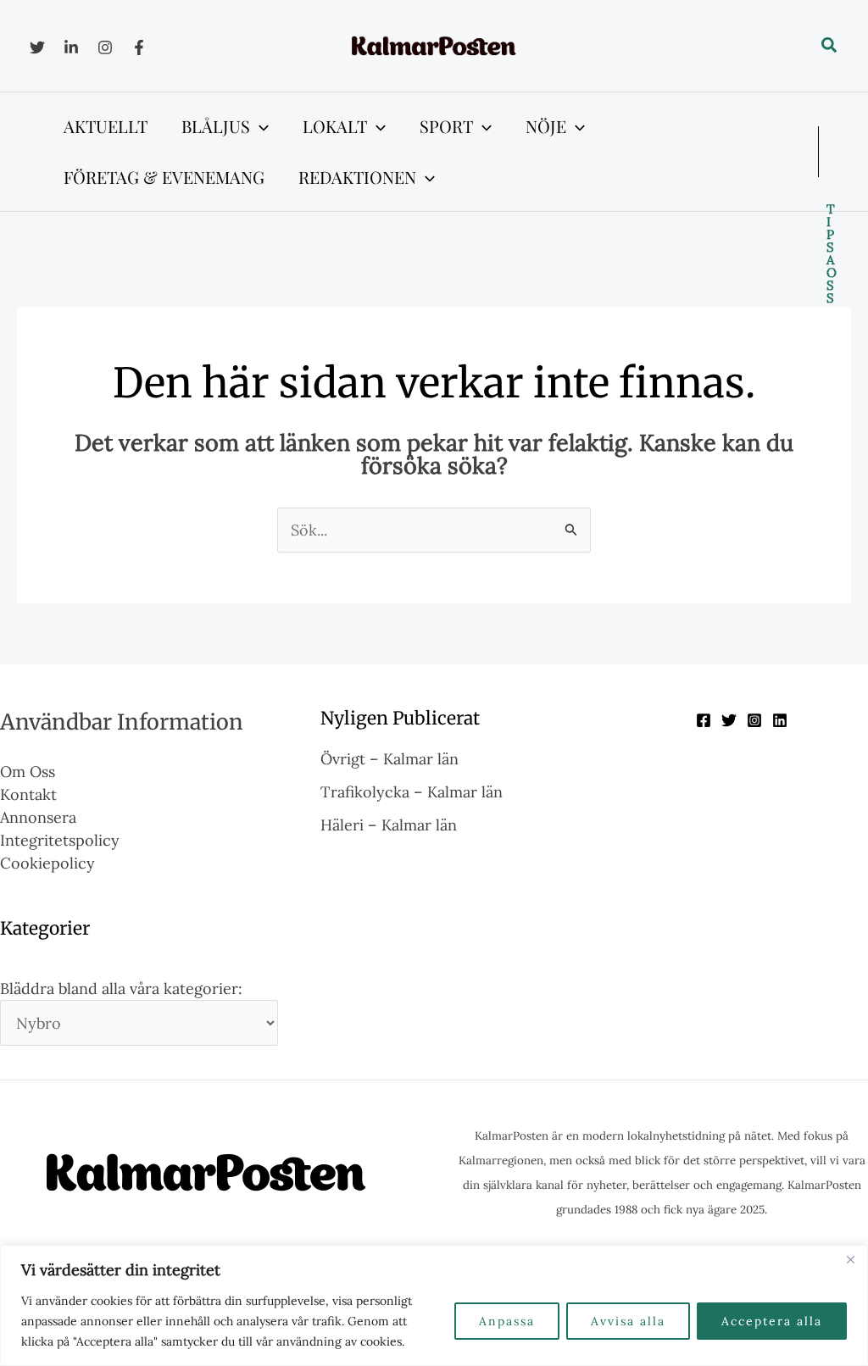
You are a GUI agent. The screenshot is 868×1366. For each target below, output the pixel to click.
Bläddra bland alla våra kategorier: (121, 988)
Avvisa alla (628, 1321)
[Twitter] (37, 47)
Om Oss (27, 771)
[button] (829, 46)
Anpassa (507, 1321)
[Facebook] (139, 47)
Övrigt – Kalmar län (389, 759)
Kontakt (28, 794)
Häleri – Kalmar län (388, 825)
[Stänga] (850, 1259)
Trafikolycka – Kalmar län (411, 792)
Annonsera (38, 817)
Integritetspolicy (60, 840)
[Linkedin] (71, 47)
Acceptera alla (771, 1321)
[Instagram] (105, 47)
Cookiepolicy (47, 863)
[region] (434, 1305)
